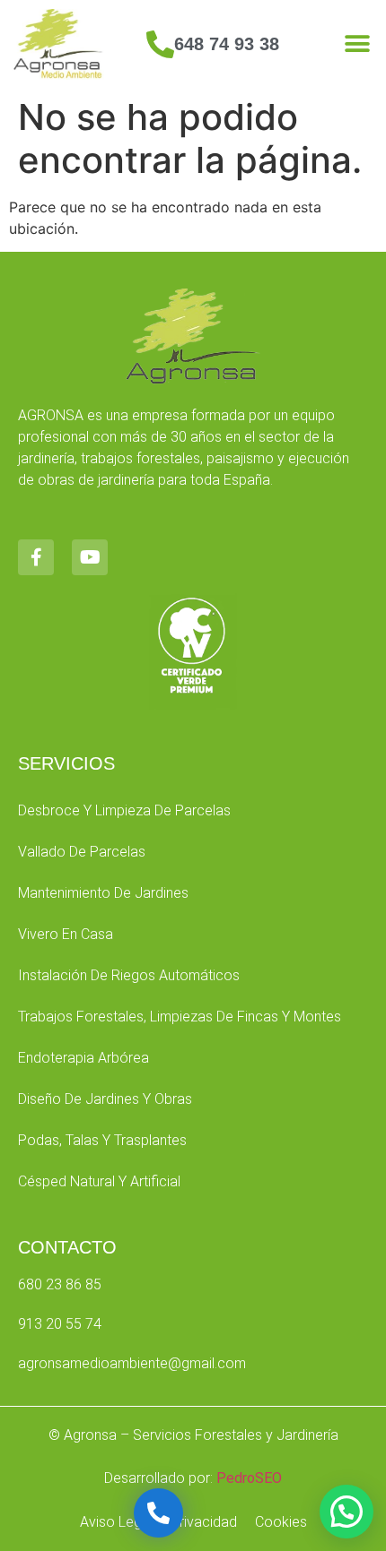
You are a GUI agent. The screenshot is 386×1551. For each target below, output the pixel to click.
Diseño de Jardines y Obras (105, 1098)
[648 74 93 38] (160, 44)
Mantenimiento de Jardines (103, 892)
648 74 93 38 (226, 44)
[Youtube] (90, 557)
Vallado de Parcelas (81, 851)
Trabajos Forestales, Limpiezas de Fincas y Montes (179, 1016)
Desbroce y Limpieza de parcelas (124, 810)
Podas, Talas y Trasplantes (102, 1140)
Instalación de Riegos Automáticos (129, 975)
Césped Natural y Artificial (99, 1181)
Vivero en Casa (65, 934)
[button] (357, 44)
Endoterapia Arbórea (83, 1057)
